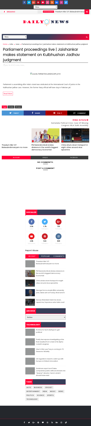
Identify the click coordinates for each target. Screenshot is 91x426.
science (40, 395)
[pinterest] (38, 2)
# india (11, 107)
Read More (8, 93)
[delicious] (66, 2)
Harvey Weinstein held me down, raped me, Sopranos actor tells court (50, 301)
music (53, 391)
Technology (32, 399)
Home (5, 44)
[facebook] (24, 2)
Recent (32, 256)
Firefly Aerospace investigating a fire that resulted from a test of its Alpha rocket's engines (50, 341)
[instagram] (61, 2)
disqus (45, 157)
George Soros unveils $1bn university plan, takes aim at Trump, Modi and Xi (50, 291)
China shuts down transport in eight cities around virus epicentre (74, 147)
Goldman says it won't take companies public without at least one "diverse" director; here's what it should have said (50, 372)
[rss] (52, 2)
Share (37, 113)
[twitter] (29, 2)
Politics (30, 395)
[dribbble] (47, 2)
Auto (29, 387)
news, (22, 65)
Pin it (59, 113)
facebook (74, 157)
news (18, 44)
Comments (58, 256)
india (11, 44)
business (38, 387)
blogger (16, 157)
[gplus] (33, 2)
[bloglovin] (43, 2)
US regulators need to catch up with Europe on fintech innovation (49, 360)
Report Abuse (31, 250)
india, (18, 65)
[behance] (57, 2)
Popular (45, 256)
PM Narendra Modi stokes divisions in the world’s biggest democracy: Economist (45, 147)
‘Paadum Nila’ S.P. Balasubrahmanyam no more (69, 11)
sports (50, 395)
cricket (48, 387)
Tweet (16, 113)
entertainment (43, 11)
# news (18, 107)
